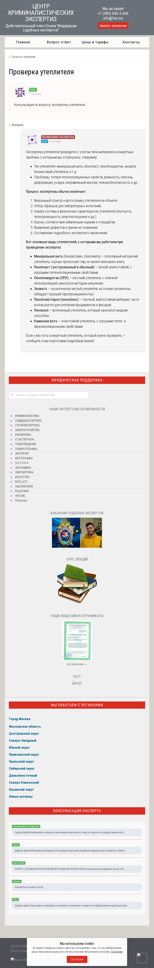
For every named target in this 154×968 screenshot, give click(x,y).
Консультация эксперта (77, 810)
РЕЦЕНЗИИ (21, 491)
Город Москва (19, 719)
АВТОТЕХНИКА (24, 458)
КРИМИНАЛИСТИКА (27, 416)
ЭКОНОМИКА (23, 468)
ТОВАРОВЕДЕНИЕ (25, 444)
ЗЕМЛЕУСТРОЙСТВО (27, 430)
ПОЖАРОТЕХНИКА (26, 449)
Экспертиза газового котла (29, 887)
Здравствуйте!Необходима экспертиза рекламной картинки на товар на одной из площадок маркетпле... (70, 832)
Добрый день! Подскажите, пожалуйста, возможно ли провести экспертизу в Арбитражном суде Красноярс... (72, 905)
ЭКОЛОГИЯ (22, 453)
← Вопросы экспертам (22, 56)
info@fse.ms (113, 18)
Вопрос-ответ (59, 42)
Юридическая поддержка (77, 380)
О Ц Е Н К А (21, 463)
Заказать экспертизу (113, 26)
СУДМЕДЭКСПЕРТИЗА (28, 421)
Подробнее (116, 951)
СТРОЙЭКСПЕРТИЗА (27, 425)
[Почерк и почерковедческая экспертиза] (77, 603)
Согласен (77, 959)
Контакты (131, 42)
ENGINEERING (23, 435)
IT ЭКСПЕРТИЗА (24, 439)
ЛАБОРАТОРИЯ (24, 486)
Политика (21, 500)
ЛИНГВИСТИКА (24, 472)
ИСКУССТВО (22, 477)
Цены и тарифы (95, 42)
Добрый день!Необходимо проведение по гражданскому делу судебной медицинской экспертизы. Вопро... (70, 850)
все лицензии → (77, 664)
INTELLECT (21, 482)
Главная (23, 42)
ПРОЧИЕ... (21, 496)
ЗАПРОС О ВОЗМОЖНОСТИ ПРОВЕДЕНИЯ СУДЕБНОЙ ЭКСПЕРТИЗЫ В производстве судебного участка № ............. (73, 869)
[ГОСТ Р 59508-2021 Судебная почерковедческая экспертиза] (77, 683)
